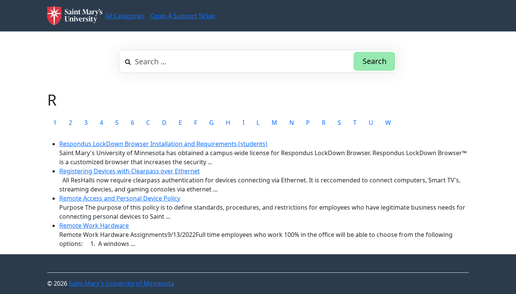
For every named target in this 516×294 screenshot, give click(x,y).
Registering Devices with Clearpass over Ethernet (129, 171)
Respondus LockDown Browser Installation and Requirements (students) (163, 144)
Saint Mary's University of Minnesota (121, 283)
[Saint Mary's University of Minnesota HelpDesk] (74, 15)
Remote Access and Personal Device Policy (119, 198)
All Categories (125, 16)
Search (374, 61)
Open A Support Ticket (183, 16)
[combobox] (258, 61)
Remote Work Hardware (94, 225)
